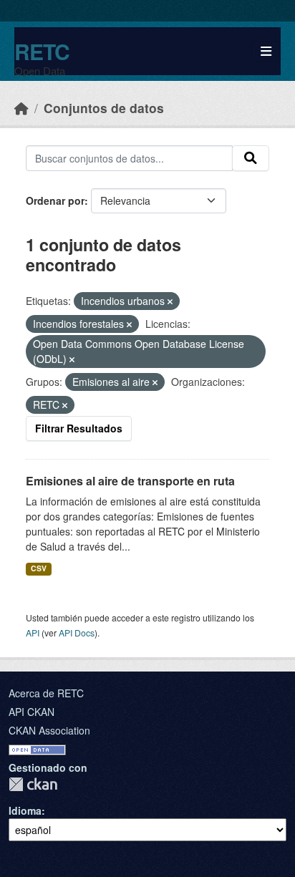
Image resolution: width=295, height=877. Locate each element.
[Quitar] (170, 301)
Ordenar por (55, 200)
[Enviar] (250, 158)
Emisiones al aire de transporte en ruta (130, 481)
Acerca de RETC (46, 693)
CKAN (33, 784)
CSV (39, 568)
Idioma (25, 810)
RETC (41, 51)
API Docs (77, 632)
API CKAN (31, 711)
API (32, 632)
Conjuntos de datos (104, 108)
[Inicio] (21, 108)
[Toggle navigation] (266, 51)
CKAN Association (49, 730)
